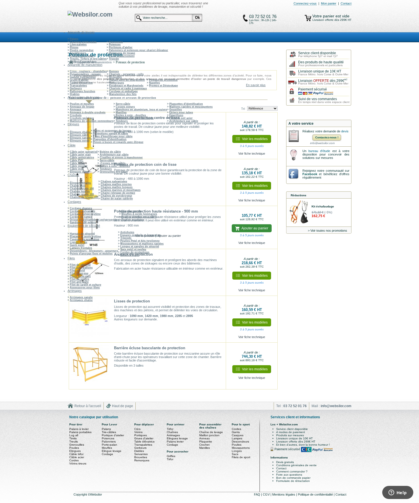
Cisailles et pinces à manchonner (121, 157)
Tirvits (73, 438)
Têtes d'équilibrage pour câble (113, 136)
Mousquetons (241, 447)
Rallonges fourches (82, 91)
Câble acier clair (80, 154)
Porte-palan (109, 444)
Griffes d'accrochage (83, 61)
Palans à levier (79, 429)
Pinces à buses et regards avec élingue (118, 142)
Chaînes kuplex (80, 191)
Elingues (75, 451)
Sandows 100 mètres (83, 222)
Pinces (74, 47)
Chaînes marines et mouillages (121, 190)
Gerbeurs (76, 88)
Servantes (141, 454)
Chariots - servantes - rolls (126, 74)
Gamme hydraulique (83, 77)
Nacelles (154, 82)
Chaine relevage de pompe (118, 192)
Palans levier (175, 441)
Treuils (73, 441)
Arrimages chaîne (81, 300)
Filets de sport (241, 457)
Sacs (235, 454)
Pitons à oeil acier (181, 118)
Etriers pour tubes (181, 112)
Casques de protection (84, 239)
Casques (237, 435)
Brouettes (115, 77)
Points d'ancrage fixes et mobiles (91, 253)
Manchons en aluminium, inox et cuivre (141, 109)
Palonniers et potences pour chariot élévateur (138, 50)
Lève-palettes (78, 44)
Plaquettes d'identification (186, 103)
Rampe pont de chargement (127, 79)
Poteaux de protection (163, 79)
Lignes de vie (78, 242)
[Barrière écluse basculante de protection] (90, 366)
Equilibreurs (78, 53)
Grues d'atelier (79, 79)
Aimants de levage (81, 55)
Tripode (114, 58)
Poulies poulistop (133, 219)
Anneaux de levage (82, 106)
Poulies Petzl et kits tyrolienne (140, 240)
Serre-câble (123, 103)
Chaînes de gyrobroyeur (116, 195)
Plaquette (205, 441)
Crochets (76, 115)
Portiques (140, 435)
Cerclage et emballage (123, 91)
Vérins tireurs (77, 463)
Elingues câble (79, 135)
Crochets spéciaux (82, 118)
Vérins (138, 432)
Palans (74, 38)
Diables (75, 94)
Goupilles (175, 109)
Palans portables (80, 432)
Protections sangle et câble (110, 133)
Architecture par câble (183, 121)
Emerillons (176, 115)
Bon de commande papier (293, 477)
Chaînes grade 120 (82, 194)
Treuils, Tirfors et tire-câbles (88, 58)
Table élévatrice (144, 441)
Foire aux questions (289, 474)
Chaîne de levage (211, 432)
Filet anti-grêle (79, 281)
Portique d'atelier (113, 435)
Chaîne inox (78, 185)
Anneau (204, 438)
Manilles (121, 112)
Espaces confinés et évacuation (140, 235)
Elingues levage (177, 438)
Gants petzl (77, 245)
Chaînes (172, 432)
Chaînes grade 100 (82, 188)
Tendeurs (122, 121)
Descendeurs (240, 441)
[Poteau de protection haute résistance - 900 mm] (90, 227)
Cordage (107, 454)
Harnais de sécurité (82, 233)
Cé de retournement (122, 55)
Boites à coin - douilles (131, 115)
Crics (137, 429)
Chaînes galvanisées (114, 181)
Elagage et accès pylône (85, 236)
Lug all (73, 435)
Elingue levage (111, 451)
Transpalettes (78, 85)
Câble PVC (77, 160)
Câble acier (76, 457)
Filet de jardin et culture (85, 284)
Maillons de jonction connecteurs (91, 121)
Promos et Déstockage (163, 85)
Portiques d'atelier (121, 47)
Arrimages (173, 435)
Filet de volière (79, 279)
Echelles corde (129, 255)
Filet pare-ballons (81, 267)
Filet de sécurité (80, 264)
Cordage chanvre (81, 208)
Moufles (107, 447)
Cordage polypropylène (85, 214)
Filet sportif (77, 270)
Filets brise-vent (80, 276)
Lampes (237, 438)
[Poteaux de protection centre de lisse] (90, 135)
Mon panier (328, 3)
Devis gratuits (285, 462)
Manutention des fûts (123, 94)
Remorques (116, 82)
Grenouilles (76, 444)
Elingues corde (80, 140)
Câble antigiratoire (82, 157)
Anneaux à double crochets (87, 112)
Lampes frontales (81, 248)
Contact (346, 3)
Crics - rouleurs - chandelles (88, 71)
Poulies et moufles (82, 103)
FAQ (257, 494)
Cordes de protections (134, 252)
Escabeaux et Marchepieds (126, 85)
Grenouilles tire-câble (114, 171)
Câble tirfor (77, 163)
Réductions (298, 195)
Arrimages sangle (81, 297)
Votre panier (323, 16)
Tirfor (170, 429)
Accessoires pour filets (85, 287)
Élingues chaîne (80, 132)
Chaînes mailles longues (117, 187)
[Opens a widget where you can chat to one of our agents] (397, 493)
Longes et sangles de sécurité (139, 246)
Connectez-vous (305, 3)
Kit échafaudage (323, 206)
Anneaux (75, 109)
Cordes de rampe (81, 216)
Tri (243, 108)
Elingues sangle (80, 137)
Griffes (171, 456)
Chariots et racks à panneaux (128, 88)
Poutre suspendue (81, 50)
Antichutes (127, 232)
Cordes (74, 460)
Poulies (74, 447)
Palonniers (116, 41)
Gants (236, 432)
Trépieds (125, 238)
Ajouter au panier (169, 235)
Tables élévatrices (81, 82)
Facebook (309, 174)
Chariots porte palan (83, 41)
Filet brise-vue (79, 273)
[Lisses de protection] (90, 319)
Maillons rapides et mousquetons (191, 106)
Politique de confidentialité (316, 494)
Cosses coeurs (125, 106)
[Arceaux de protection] (90, 272)
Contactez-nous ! (326, 137)
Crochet (204, 444)
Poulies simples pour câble (139, 216)
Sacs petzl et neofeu (133, 249)
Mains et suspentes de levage (135, 118)
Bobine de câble (110, 151)
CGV (266, 494)
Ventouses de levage (122, 53)
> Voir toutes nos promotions (327, 230)
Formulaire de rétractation (293, 480)
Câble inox (77, 168)
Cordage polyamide (82, 211)
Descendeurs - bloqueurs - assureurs (94, 250)
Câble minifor (79, 166)
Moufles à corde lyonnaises (139, 214)
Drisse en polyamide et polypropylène (94, 219)
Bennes (114, 71)
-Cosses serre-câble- (113, 163)
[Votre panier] (308, 18)
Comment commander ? (292, 471)
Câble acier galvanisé (83, 151)
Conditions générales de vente (296, 465)
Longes (237, 451)
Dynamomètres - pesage (85, 74)
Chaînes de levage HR (84, 197)
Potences (115, 44)
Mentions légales (284, 494)
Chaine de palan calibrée (117, 198)
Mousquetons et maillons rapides (142, 243)
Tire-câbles (109, 432)
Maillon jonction (209, 435)
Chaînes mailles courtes (116, 184)
